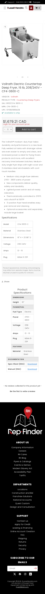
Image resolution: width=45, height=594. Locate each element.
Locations (22, 489)
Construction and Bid (22, 493)
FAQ (22, 535)
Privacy (22, 549)
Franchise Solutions (22, 496)
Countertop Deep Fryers (28, 100)
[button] (4, 8)
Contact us (22, 521)
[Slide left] (17, 77)
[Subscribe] (35, 568)
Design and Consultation (22, 507)
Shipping (22, 538)
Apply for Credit (22, 524)
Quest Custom (22, 503)
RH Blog (22, 458)
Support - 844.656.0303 (17, 2)
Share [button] (6, 281)
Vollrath (14, 96)
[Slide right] (27, 77)
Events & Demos (22, 465)
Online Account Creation (22, 531)
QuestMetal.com (22, 587)
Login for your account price (16, 124)
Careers (22, 450)
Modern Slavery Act (22, 468)
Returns (22, 541)
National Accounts (22, 500)
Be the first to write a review (22, 391)
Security (22, 545)
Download (32, 364)
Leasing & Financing (22, 527)
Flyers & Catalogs (22, 461)
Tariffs (22, 475)
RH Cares (22, 454)
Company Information (22, 447)
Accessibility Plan (22, 472)
